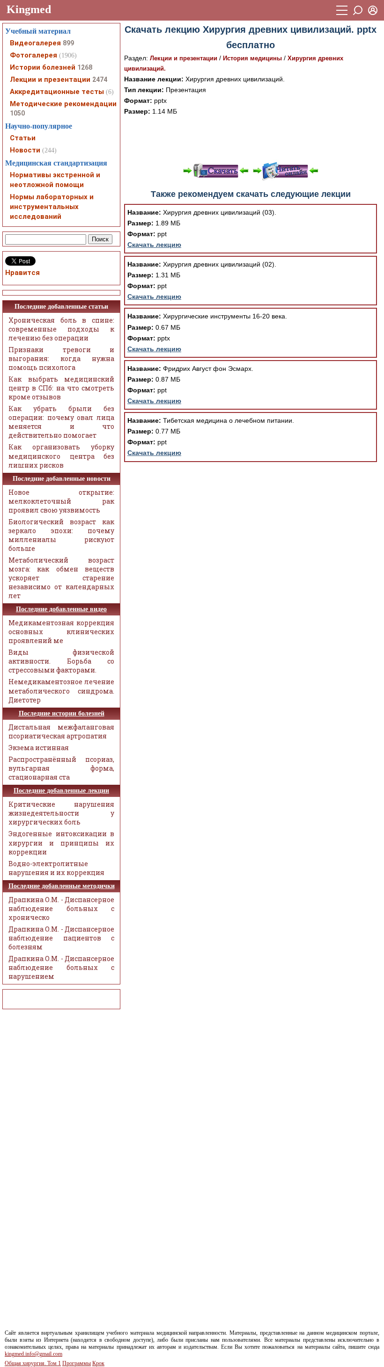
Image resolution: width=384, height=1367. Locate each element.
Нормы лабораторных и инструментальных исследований (52, 207)
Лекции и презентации (183, 58)
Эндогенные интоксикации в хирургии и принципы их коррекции (61, 842)
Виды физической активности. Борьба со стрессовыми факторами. (61, 661)
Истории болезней (42, 67)
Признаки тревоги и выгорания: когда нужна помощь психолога (61, 358)
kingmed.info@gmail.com (33, 1354)
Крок (98, 1363)
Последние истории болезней (61, 713)
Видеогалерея (35, 43)
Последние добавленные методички (61, 886)
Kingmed (29, 9)
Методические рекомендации (63, 104)
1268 (84, 67)
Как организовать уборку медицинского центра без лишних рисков (61, 455)
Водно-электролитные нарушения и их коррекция (56, 868)
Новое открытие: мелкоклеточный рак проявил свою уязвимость (61, 501)
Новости (25, 150)
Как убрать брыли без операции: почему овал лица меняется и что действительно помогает (61, 422)
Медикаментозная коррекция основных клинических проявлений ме (61, 631)
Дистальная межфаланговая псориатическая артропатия (61, 731)
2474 (99, 79)
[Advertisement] (250, 138)
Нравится (22, 272)
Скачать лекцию (154, 244)
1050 (17, 113)
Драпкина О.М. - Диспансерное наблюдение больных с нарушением (61, 967)
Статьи (23, 138)
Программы (76, 1363)
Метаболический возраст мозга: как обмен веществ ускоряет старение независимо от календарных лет (61, 578)
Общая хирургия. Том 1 (33, 1363)
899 (68, 43)
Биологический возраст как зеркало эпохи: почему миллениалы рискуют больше (61, 535)
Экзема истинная (38, 747)
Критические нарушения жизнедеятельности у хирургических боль (61, 813)
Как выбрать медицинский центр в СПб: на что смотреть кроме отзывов (61, 388)
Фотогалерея (33, 55)
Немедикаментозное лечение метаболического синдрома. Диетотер (61, 690)
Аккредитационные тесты (57, 91)
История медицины (252, 58)
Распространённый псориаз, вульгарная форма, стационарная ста (61, 768)
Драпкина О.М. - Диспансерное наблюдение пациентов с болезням (61, 938)
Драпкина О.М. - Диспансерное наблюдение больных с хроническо (61, 908)
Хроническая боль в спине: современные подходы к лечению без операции (61, 329)
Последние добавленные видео (61, 609)
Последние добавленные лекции (61, 790)
